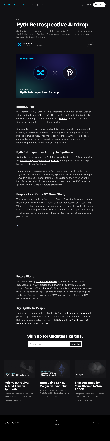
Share (89, 44)
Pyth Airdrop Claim (39, 323)
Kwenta (71, 313)
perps (18, 19)
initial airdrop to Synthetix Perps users (39, 160)
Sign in (88, 5)
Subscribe (99, 5)
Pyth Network (58, 320)
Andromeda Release (46, 281)
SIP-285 (63, 118)
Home (57, 424)
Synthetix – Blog (9, 423)
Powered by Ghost (99, 423)
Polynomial (85, 313)
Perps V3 (47, 288)
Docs (44, 5)
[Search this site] (81, 4)
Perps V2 (45, 115)
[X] (57, 420)
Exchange (35, 5)
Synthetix (27, 43)
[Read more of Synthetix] (19, 44)
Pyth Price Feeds (74, 320)
